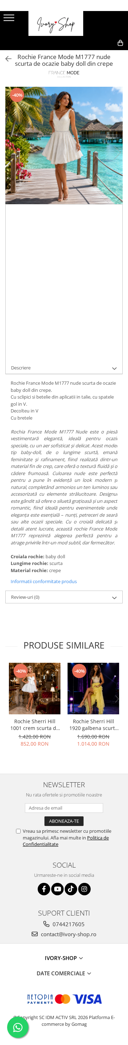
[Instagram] (84, 889)
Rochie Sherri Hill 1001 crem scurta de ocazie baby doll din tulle (34, 724)
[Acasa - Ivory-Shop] (64, 23)
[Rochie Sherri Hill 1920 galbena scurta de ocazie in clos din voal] (93, 688)
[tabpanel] (64, 145)
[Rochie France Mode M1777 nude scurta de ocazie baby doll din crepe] (64, 145)
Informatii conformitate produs (44, 581)
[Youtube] (57, 889)
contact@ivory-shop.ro (67, 934)
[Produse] (10, 20)
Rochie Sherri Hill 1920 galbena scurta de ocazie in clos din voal (93, 724)
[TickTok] (71, 889)
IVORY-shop (61, 957)
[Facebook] (44, 889)
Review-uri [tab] (25, 597)
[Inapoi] (5, 59)
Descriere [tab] (21, 367)
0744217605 (68, 924)
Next (117, 152)
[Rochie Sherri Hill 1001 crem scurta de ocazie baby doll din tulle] (34, 688)
